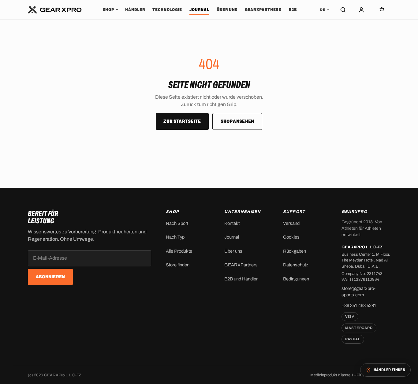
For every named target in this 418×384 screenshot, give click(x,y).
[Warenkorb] (381, 9)
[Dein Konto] (361, 9)
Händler (135, 9)
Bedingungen (296, 278)
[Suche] (343, 9)
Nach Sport (177, 223)
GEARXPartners (263, 9)
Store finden (177, 264)
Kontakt (232, 223)
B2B (293, 9)
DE (324, 10)
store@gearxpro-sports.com (358, 291)
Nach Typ (175, 237)
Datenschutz (295, 264)
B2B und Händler (241, 278)
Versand (291, 223)
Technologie (167, 9)
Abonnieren (50, 276)
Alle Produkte (179, 251)
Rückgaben (294, 251)
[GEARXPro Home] (55, 10)
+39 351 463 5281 (358, 305)
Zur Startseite (182, 121)
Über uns (227, 9)
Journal (199, 9)
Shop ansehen (237, 121)
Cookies (291, 237)
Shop (110, 9)
